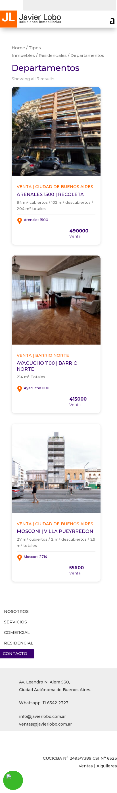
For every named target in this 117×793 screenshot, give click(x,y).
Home (18, 47)
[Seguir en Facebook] (27, 4)
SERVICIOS (15, 622)
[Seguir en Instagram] (61, 4)
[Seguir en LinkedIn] (50, 4)
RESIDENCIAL (18, 643)
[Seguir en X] (39, 4)
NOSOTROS (16, 611)
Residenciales (53, 55)
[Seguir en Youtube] (73, 4)
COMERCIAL (17, 632)
